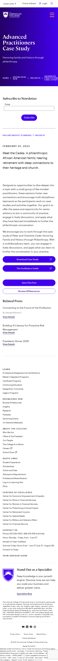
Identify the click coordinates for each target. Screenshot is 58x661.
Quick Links (8, 4)
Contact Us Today (10, 550)
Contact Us (10, 530)
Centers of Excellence (18, 492)
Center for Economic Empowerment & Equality (23, 496)
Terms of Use (28, 634)
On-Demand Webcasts (13, 423)
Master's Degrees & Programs (16, 377)
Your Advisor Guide (15, 556)
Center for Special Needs (14, 516)
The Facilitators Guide (28, 268)
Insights (35, 78)
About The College (15, 429)
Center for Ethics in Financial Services (19, 500)
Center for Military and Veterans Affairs (20, 520)
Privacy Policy (15, 634)
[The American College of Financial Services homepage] (12, 15)
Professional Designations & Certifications (21, 373)
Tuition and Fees (10, 470)
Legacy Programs (10, 393)
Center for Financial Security (15, 524)
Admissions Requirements (14, 474)
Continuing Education (12, 385)
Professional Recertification (15, 478)
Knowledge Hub (19, 78)
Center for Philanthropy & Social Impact (20, 508)
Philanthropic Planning (17, 135)
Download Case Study (28, 259)
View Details (9, 317)
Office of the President (13, 436)
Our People (8, 440)
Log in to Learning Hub (13, 482)
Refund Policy (41, 634)
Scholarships (8, 466)
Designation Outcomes (13, 389)
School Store (9, 452)
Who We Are (8, 432)
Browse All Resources (29, 291)
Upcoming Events (10, 419)
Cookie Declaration (29, 638)
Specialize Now (24, 593)
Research (7, 411)
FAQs (5, 486)
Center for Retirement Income (16, 512)
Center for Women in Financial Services (20, 504)
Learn (6, 369)
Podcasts (7, 415)
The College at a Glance (13, 444)
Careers (6, 448)
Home (6, 78)
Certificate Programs (12, 381)
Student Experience (11, 462)
